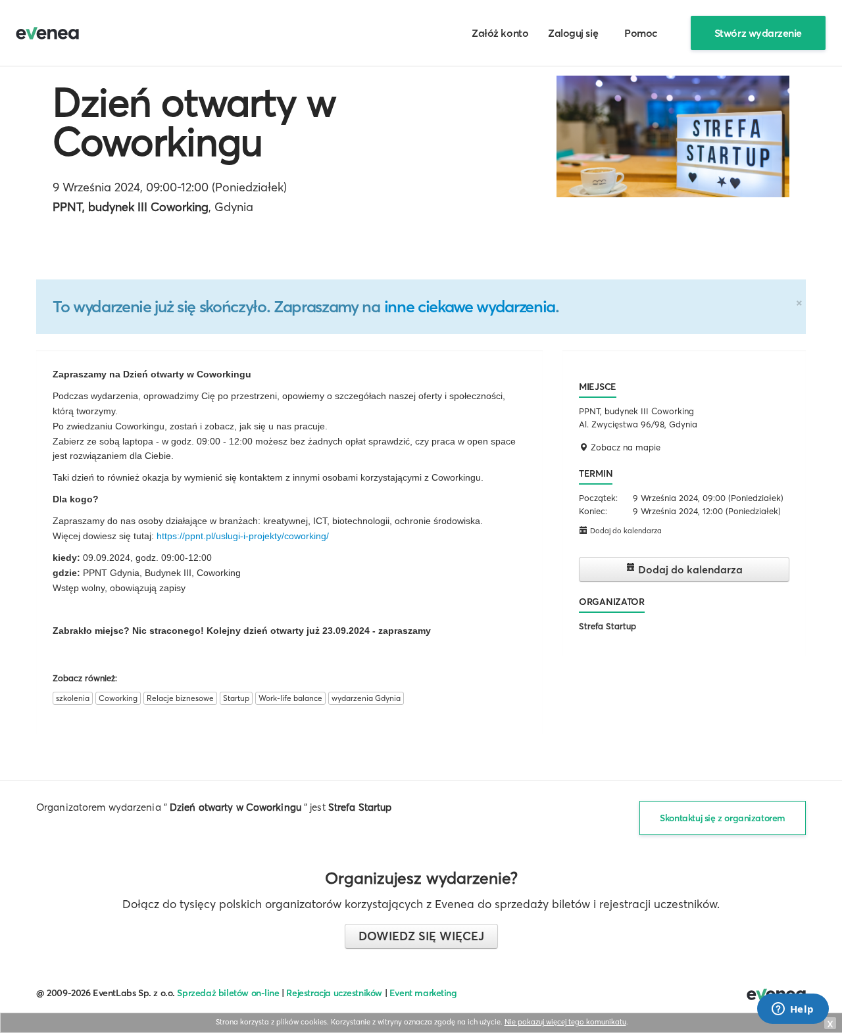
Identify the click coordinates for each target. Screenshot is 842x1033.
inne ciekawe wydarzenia (469, 306)
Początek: (598, 497)
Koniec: (593, 511)
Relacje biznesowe (180, 698)
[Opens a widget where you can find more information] (792, 1010)
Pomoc (641, 32)
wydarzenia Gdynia (366, 698)
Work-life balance (290, 698)
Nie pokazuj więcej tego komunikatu (565, 1021)
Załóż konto (500, 32)
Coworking (118, 698)
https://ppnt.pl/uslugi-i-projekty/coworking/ (243, 536)
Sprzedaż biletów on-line (228, 993)
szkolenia (72, 698)
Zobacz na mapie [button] (624, 447)
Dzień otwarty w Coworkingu (194, 122)
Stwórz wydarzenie (758, 32)
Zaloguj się (573, 32)
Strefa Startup (607, 626)
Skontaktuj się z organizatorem (722, 818)
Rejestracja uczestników (334, 993)
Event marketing (423, 993)
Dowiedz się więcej (421, 936)
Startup (236, 698)
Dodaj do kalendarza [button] (625, 530)
